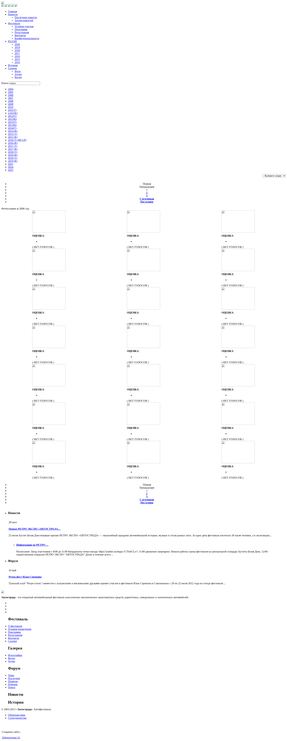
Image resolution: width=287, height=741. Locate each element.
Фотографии (15, 655)
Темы (11, 675)
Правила (13, 681)
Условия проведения (19, 629)
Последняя (146, 201)
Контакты (13, 638)
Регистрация (15, 635)
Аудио (11, 661)
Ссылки (12, 641)
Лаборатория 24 (11, 737)
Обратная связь (16, 715)
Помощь (12, 684)
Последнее (14, 678)
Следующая (147, 198)
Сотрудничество (17, 718)
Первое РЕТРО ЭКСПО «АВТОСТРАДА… (35, 529)
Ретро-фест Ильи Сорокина (25, 576)
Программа (14, 632)
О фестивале (15, 626)
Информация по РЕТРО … (32, 544)
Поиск (5, 83)
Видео (11, 658)
